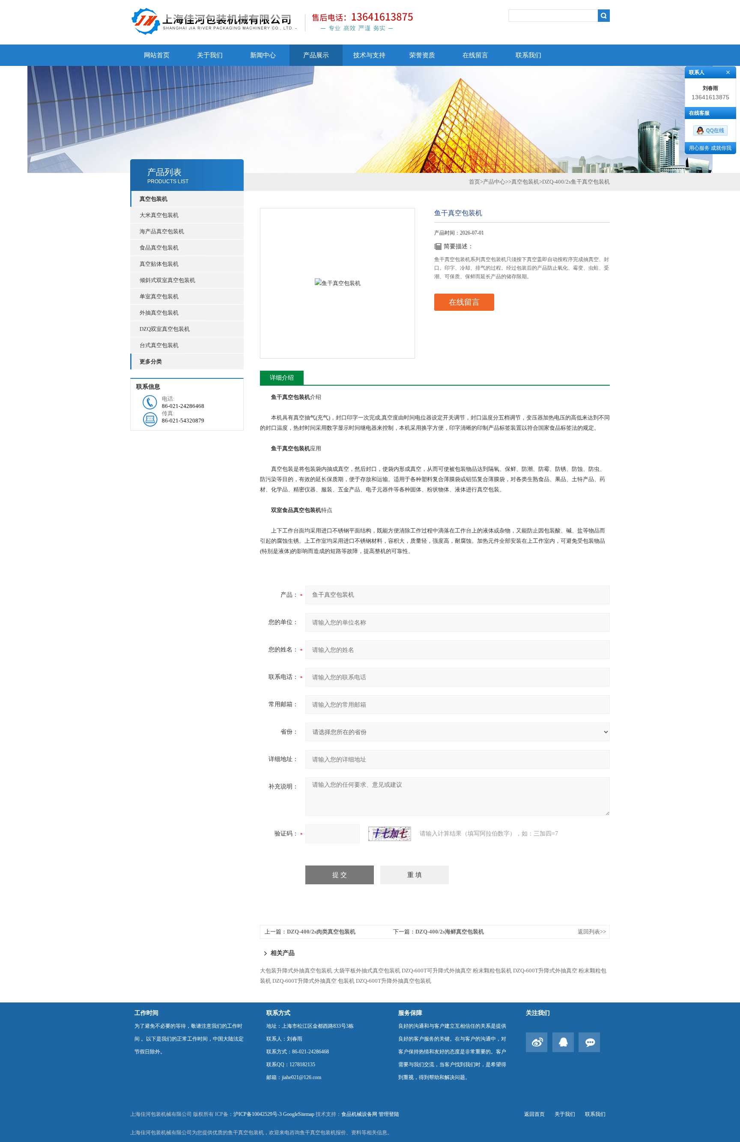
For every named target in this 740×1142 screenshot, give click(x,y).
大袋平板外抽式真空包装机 (367, 970)
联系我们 (528, 55)
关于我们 (210, 55)
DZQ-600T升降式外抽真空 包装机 (313, 981)
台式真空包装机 (159, 345)
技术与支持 (369, 55)
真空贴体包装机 (159, 264)
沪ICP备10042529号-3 (257, 1114)
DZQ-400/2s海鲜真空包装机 (449, 931)
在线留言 (475, 55)
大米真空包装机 (159, 215)
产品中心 (494, 181)
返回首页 (534, 1114)
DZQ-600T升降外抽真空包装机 (393, 981)
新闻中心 (263, 55)
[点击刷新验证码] (389, 834)
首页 (474, 181)
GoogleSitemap (298, 1114)
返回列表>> (592, 931)
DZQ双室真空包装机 (165, 329)
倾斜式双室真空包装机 (167, 280)
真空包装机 (525, 181)
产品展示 (316, 55)
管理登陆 (389, 1114)
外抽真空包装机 (159, 312)
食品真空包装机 (159, 247)
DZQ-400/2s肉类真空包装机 (321, 931)
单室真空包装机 (159, 296)
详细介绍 (282, 378)
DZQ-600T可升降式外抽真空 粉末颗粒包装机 (457, 970)
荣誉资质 (422, 55)
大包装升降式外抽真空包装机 (296, 970)
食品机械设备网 (359, 1114)
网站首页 (157, 55)
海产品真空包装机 (162, 231)
